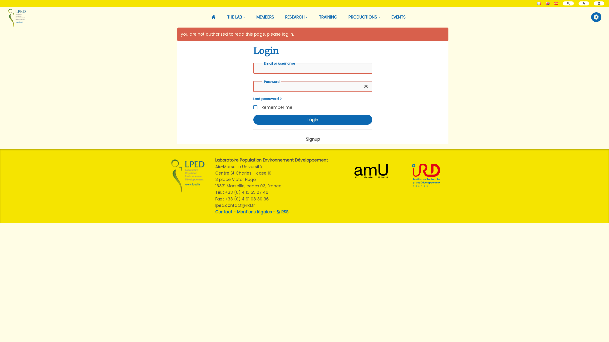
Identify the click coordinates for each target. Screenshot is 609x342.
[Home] (214, 17)
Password (272, 81)
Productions (363, 17)
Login (313, 120)
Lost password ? (267, 98)
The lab (234, 17)
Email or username (279, 63)
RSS (284, 212)
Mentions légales (254, 212)
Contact (223, 212)
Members (265, 17)
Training (328, 17)
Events (399, 17)
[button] (599, 3)
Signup (313, 139)
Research (294, 17)
